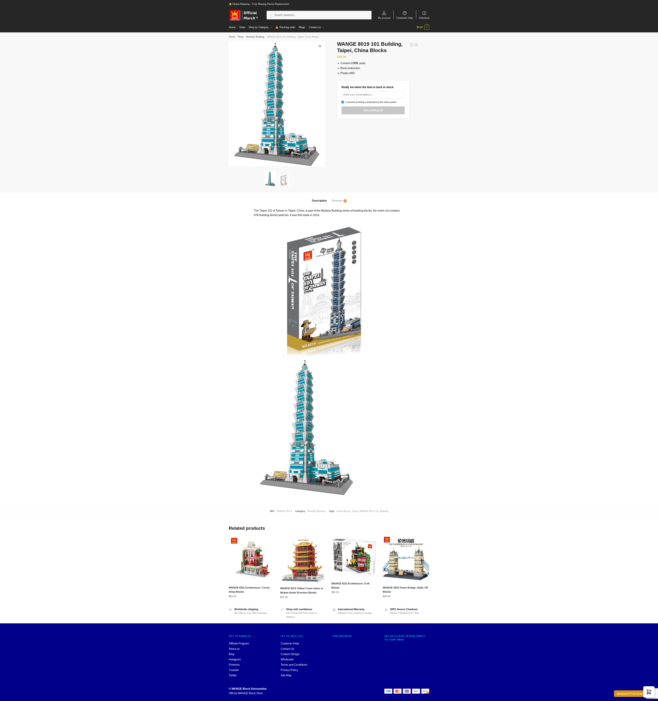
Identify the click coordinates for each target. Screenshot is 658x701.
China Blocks (343, 511)
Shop (240, 36)
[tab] (319, 198)
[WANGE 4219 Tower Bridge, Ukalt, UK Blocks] (406, 559)
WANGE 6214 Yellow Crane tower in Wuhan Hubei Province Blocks (301, 590)
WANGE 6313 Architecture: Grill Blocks (350, 585)
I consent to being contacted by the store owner (370, 102)
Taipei (355, 511)
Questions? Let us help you (633, 693)
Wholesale (287, 659)
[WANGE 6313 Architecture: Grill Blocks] (354, 557)
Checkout (424, 17)
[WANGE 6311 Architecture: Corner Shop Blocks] (252, 559)
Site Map (286, 675)
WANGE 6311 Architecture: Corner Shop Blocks (249, 589)
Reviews (337, 200)
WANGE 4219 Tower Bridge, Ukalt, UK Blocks (405, 589)
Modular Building (255, 36)
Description (319, 200)
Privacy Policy (289, 670)
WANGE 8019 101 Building (374, 511)
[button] (649, 692)
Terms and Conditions (294, 664)
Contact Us (287, 648)
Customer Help (405, 17)
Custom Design (290, 654)
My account (384, 17)
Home (232, 36)
